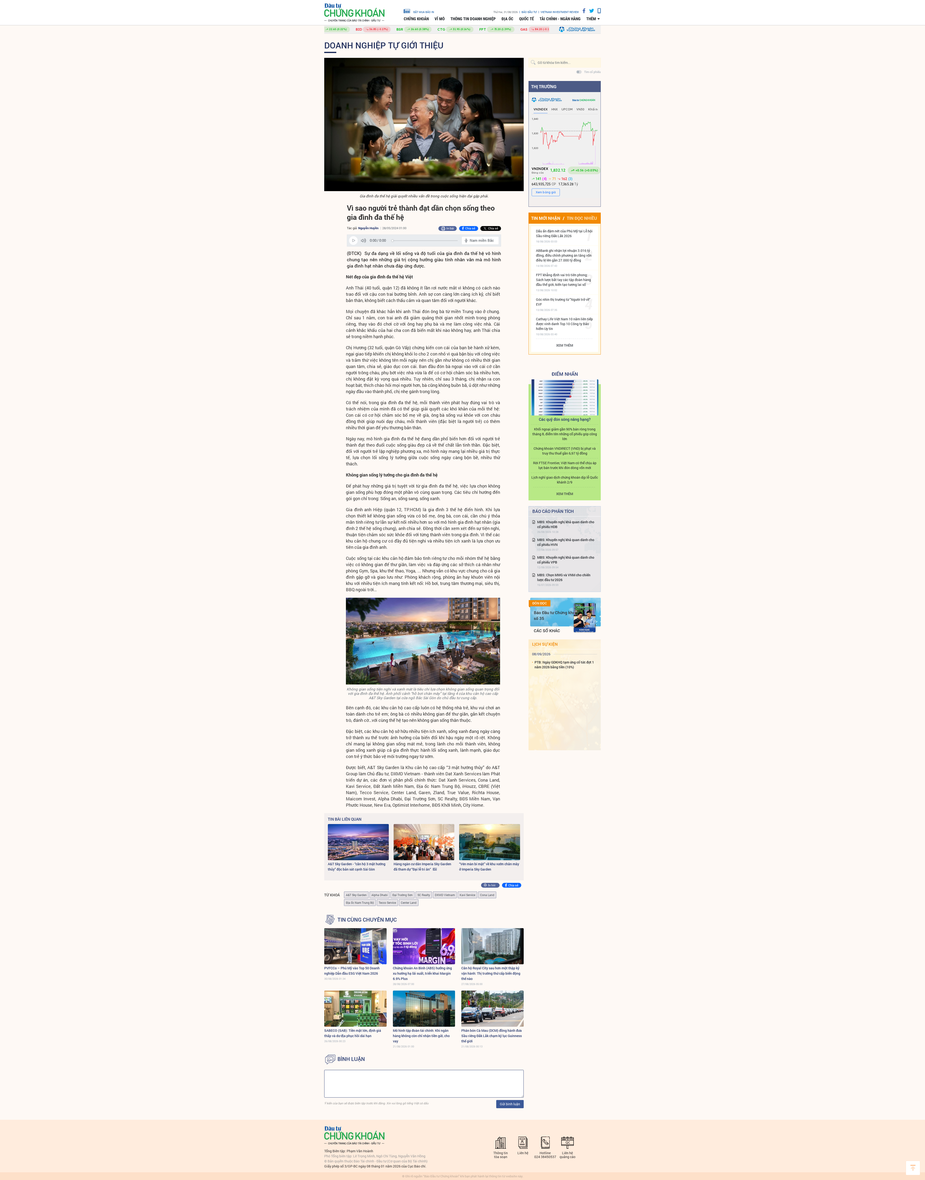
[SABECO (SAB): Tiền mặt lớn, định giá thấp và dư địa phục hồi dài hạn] (355, 1009)
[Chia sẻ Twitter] (590, 10)
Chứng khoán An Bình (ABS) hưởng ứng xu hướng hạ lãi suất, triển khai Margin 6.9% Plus (422, 973)
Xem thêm (564, 345)
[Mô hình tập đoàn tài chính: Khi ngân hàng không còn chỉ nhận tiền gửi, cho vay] (424, 1009)
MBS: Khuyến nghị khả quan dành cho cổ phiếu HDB (565, 524)
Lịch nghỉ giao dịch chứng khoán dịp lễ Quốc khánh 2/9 (564, 479)
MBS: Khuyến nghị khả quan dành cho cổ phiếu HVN (565, 542)
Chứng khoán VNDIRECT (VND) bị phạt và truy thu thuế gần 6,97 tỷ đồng (565, 451)
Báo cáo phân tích (553, 511)
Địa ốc (507, 18)
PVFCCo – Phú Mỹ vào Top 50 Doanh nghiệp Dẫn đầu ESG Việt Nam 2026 (352, 971)
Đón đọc (539, 603)
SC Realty (423, 895)
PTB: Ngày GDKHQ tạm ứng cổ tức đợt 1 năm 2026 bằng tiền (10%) (564, 664)
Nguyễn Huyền (368, 228)
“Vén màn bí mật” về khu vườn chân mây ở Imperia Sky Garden (489, 867)
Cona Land (487, 895)
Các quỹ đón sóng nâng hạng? (565, 419)
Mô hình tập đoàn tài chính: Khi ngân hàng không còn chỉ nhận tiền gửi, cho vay (421, 1035)
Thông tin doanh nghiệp (473, 18)
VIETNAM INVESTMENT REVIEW (560, 11)
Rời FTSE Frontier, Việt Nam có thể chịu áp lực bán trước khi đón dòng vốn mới (564, 465)
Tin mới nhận (545, 218)
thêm (591, 18)
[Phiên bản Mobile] (597, 10)
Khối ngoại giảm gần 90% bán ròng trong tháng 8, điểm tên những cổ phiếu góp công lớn (564, 434)
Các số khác (547, 630)
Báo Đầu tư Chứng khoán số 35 (557, 615)
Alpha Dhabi (379, 895)
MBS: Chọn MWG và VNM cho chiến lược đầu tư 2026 (563, 577)
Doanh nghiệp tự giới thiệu (383, 45)
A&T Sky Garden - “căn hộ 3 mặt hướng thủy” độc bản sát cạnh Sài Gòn (356, 867)
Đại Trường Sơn (402, 895)
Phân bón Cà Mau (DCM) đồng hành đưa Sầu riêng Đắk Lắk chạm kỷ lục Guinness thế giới (491, 1035)
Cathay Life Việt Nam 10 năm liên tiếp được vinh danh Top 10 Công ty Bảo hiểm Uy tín (564, 324)
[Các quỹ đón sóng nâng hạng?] (564, 397)
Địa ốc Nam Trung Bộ (360, 903)
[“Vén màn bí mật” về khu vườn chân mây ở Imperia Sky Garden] (489, 842)
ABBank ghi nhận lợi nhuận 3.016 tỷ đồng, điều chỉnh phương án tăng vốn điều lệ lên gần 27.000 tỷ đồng (564, 255)
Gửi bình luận (510, 1104)
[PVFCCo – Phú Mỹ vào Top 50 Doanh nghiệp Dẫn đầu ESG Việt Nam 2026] (355, 946)
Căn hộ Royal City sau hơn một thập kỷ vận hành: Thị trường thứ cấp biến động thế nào (490, 973)
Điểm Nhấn (565, 374)
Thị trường (543, 86)
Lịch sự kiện (545, 644)
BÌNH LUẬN (351, 1059)
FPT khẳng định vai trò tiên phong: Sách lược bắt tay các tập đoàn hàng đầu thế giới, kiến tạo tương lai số (563, 280)
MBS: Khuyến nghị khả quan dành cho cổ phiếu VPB (565, 559)
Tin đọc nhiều (582, 218)
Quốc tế (526, 18)
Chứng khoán (416, 18)
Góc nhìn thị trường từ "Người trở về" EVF (563, 302)
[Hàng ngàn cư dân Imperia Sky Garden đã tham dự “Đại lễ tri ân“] (424, 842)
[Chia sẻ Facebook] (582, 10)
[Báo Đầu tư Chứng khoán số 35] (584, 617)
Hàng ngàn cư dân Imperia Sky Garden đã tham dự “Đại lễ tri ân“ (422, 867)
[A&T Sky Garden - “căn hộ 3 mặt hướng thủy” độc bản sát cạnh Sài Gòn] (358, 842)
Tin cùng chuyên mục (367, 920)
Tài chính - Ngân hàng (560, 18)
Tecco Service (387, 903)
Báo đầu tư (529, 11)
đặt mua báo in (423, 11)
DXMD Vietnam (445, 895)
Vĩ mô (440, 18)
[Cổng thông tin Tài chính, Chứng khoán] (354, 12)
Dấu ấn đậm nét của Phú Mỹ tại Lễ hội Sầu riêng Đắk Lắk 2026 (564, 233)
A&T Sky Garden (356, 895)
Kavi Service (467, 895)
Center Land (408, 903)
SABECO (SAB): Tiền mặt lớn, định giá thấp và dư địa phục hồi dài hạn (352, 1033)
